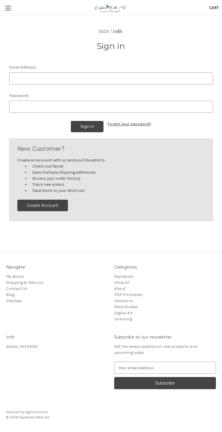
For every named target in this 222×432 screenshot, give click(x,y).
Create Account (42, 205)
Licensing (123, 319)
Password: (19, 95)
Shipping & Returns (25, 282)
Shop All (122, 282)
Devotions (123, 300)
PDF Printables (128, 294)
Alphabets (124, 276)
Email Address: (23, 67)
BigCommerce (36, 412)
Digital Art (123, 312)
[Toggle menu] (8, 8)
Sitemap (14, 300)
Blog (10, 294)
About (119, 288)
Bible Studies (126, 306)
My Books (15, 276)
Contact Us (16, 288)
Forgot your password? (129, 124)
